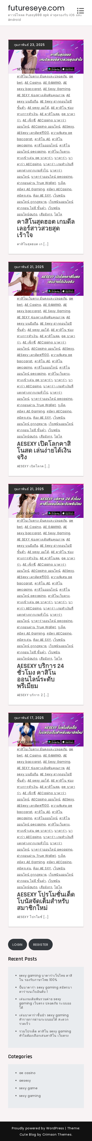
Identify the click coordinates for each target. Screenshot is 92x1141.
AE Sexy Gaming (56, 89)
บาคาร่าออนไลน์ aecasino (52, 176)
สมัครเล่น (24, 195)
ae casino (27, 1073)
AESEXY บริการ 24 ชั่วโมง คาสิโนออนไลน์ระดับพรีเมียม (40, 676)
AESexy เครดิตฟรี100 (33, 133)
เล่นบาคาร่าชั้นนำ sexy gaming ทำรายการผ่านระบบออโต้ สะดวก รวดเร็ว (44, 1019)
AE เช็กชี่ (29, 120)
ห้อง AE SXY (42, 195)
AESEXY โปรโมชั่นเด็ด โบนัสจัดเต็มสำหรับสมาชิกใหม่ (46, 901)
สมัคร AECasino (59, 189)
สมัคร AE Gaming (31, 189)
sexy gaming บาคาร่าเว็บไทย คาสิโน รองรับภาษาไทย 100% (46, 977)
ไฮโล (58, 214)
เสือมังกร (45, 214)
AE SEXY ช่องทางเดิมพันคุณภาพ (41, 95)
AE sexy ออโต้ (38, 107)
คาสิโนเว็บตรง (59, 151)
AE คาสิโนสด (50, 114)
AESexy (68, 126)
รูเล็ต (61, 183)
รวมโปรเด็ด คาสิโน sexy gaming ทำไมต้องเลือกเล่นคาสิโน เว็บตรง (45, 1033)
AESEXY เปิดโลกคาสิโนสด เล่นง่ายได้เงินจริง (44, 450)
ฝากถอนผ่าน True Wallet (36, 183)
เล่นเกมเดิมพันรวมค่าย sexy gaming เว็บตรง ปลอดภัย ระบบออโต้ (45, 1003)
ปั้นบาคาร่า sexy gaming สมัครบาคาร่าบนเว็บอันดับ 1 (45, 989)
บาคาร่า (60, 158)
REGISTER (40, 944)
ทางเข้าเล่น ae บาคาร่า (35, 158)
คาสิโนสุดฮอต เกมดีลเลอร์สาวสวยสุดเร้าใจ (46, 228)
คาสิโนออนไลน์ (46, 145)
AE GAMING (52, 82)
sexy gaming (28, 69)
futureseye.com (36, 8)
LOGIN (18, 944)
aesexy (25, 1080)
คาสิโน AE (42, 139)
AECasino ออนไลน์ (46, 126)
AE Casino (33, 82)
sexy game (28, 1088)
